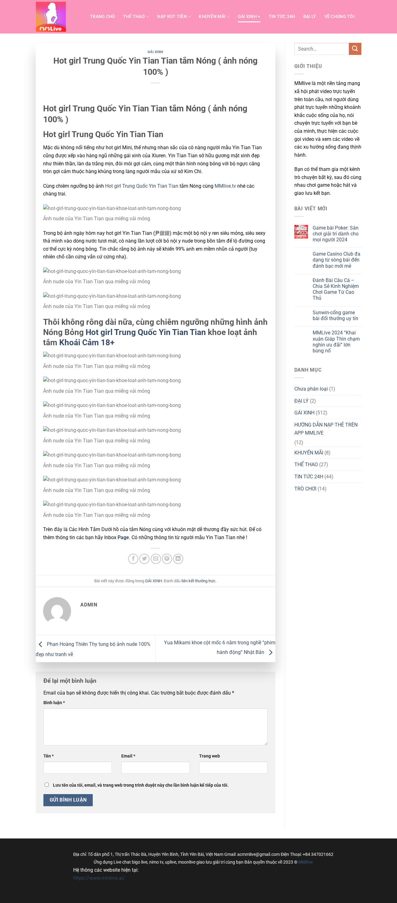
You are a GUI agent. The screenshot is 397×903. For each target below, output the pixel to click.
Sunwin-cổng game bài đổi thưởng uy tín (335, 315)
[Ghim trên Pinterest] (167, 559)
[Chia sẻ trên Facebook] (133, 559)
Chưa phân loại (311, 389)
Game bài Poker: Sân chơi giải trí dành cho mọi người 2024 (336, 234)
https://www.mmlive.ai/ (99, 878)
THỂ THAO (306, 464)
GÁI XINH (155, 52)
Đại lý (309, 16)
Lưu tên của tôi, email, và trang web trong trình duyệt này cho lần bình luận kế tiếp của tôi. (141, 785)
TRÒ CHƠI (305, 489)
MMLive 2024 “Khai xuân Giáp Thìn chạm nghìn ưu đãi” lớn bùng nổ (336, 342)
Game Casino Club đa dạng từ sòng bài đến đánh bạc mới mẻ (336, 260)
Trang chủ (102, 16)
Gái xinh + (249, 16)
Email (128, 756)
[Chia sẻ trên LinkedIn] (178, 559)
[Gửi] (355, 49)
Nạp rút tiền (171, 16)
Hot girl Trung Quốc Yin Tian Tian (141, 186)
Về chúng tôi (339, 16)
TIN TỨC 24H (308, 477)
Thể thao (134, 16)
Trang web (209, 756)
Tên (48, 756)
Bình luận (54, 702)
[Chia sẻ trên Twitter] (144, 559)
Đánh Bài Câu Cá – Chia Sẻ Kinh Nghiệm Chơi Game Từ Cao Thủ (336, 289)
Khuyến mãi (212, 16)
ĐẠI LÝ (301, 401)
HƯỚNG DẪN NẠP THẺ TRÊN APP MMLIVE (326, 429)
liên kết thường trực (198, 581)
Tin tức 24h (282, 16)
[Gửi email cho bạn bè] (156, 559)
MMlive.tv (225, 186)
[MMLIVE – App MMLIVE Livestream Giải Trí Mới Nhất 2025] (58, 17)
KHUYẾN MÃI (308, 453)
